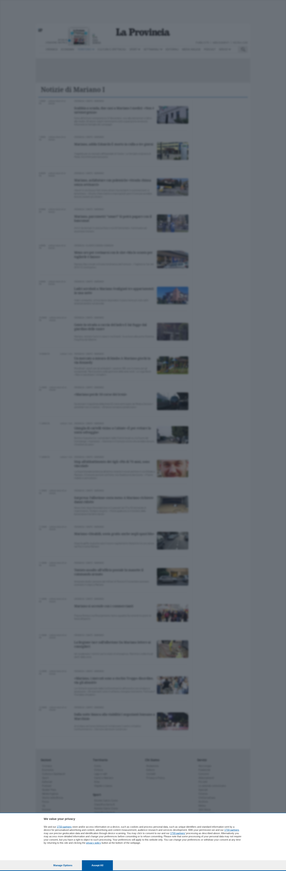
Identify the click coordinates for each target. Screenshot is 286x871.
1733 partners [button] (64, 826)
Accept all (97, 865)
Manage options (62, 865)
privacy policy (93, 842)
